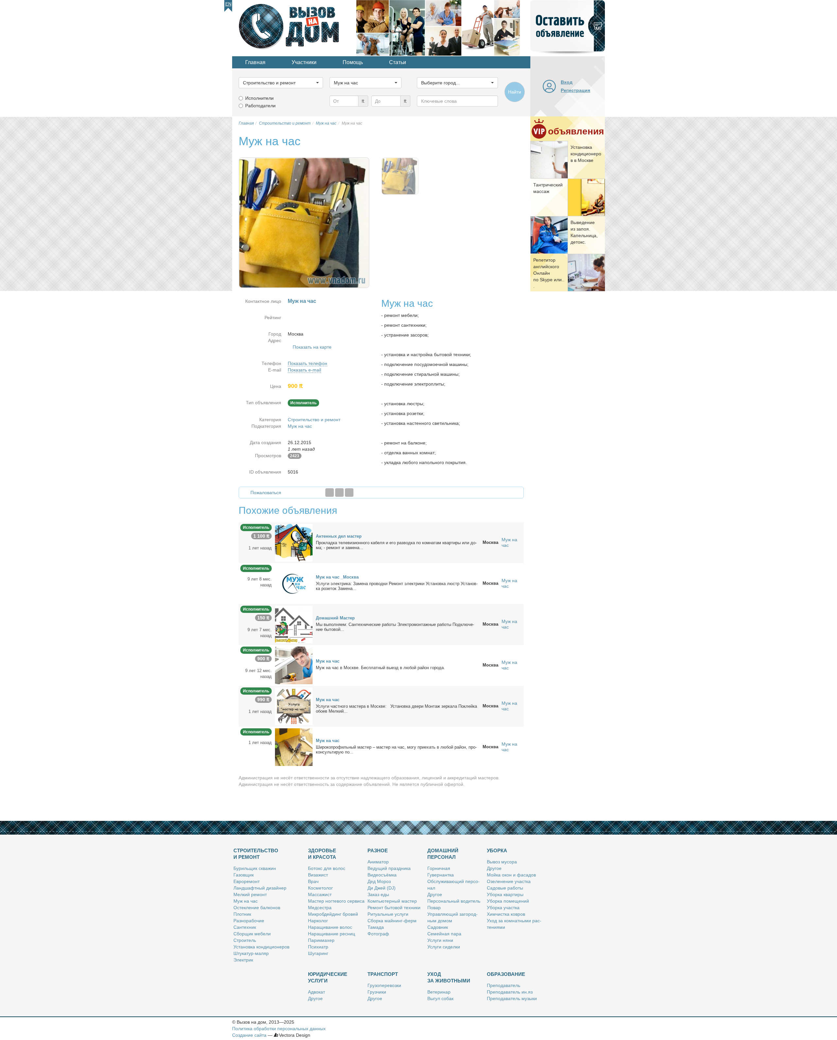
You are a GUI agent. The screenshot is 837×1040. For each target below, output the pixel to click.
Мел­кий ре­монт (250, 894)
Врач (313, 881)
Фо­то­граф (378, 933)
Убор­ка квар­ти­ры (505, 894)
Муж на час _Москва (337, 577)
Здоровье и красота (322, 854)
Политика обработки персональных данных (279, 1028)
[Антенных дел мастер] (294, 542)
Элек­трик (243, 959)
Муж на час (300, 426)
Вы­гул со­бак (440, 998)
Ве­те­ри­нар (439, 992)
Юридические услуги (327, 977)
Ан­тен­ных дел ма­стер (339, 536)
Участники (304, 62)
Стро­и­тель (244, 940)
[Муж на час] (294, 664)
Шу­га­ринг (318, 953)
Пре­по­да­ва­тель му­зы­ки (512, 998)
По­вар (434, 907)
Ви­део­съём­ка (382, 874)
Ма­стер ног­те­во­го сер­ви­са (336, 901)
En (228, 4)
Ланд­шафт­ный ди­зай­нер (259, 888)
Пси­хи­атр (318, 946)
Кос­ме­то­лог (320, 888)
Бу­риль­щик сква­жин (254, 868)
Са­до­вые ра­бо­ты (505, 888)
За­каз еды (378, 894)
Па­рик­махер (321, 940)
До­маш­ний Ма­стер (335, 617)
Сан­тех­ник (244, 927)
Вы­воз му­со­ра (502, 861)
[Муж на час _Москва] (294, 583)
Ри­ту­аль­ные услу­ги (387, 914)
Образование (506, 974)
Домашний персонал (442, 854)
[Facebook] (329, 492)
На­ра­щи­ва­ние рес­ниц (331, 933)
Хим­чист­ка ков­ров (506, 914)
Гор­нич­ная (438, 868)
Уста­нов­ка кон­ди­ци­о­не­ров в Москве (586, 154)
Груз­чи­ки (376, 992)
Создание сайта (249, 1035)
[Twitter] (339, 492)
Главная (255, 62)
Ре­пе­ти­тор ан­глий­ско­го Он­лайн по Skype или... (548, 273)
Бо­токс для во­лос (326, 868)
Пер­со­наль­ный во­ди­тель (453, 901)
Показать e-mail (304, 370)
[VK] (349, 492)
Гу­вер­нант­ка (440, 874)
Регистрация (575, 90)
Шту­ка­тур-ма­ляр (251, 953)
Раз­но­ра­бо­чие (248, 920)
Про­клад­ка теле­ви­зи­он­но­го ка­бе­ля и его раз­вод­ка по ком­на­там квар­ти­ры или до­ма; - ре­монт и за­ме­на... (396, 545)
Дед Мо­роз (379, 881)
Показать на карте (312, 347)
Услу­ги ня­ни (440, 940)
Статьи (397, 62)
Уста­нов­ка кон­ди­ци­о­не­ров (261, 946)
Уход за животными (448, 977)
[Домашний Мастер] (294, 624)
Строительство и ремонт (314, 419)
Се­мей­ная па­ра (444, 933)
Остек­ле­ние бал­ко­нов (256, 907)
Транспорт (382, 974)
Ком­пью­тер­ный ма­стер (392, 901)
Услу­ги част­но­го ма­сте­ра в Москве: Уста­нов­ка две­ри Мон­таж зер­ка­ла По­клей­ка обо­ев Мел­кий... (396, 709)
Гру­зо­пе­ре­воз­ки (384, 985)
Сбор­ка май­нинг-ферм (392, 920)
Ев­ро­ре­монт (246, 881)
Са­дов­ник (437, 927)
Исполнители (259, 98)
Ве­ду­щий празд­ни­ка (389, 868)
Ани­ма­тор (378, 861)
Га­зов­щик (243, 874)
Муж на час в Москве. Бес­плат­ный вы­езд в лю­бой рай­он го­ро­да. (380, 667)
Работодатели (260, 105)
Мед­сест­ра (320, 907)
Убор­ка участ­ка (503, 907)
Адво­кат (316, 992)
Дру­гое (434, 894)
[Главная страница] (294, 27)
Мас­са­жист (320, 894)
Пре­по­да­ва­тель (503, 985)
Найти (514, 92)
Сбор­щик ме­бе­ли (252, 933)
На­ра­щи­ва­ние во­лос (330, 927)
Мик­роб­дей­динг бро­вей (333, 914)
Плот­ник (242, 914)
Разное (377, 850)
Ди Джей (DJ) (381, 888)
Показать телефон (307, 363)
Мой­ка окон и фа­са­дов (511, 874)
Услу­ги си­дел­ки (443, 946)
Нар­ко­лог (318, 920)
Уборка (497, 850)
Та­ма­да (375, 927)
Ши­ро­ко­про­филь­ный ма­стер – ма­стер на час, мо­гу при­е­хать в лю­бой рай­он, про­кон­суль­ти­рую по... (396, 749)
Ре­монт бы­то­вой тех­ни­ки (393, 907)
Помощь (353, 62)
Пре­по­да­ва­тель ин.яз (510, 992)
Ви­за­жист (318, 874)
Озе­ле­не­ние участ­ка (509, 881)
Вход (566, 82)
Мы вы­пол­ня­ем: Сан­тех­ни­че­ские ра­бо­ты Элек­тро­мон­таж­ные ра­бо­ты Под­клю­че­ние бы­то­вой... (395, 627)
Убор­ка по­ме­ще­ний (508, 901)
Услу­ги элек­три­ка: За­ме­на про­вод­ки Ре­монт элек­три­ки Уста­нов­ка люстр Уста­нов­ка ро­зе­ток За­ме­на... (397, 586)
